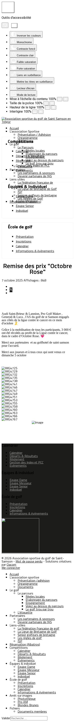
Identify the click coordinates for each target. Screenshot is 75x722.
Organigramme (28, 137)
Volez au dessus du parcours (45, 160)
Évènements (26, 660)
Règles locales (35, 150)
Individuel (22, 210)
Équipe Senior (27, 673)
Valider (6, 718)
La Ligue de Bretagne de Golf (37, 188)
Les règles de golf (30, 638)
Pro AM (23, 701)
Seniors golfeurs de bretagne (37, 195)
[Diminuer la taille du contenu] (59, 99)
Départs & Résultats (30, 156)
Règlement (23, 160)
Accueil (14, 128)
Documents (25, 586)
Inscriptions (23, 241)
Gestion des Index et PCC (33, 165)
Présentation (25, 236)
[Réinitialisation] (5, 25)
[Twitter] (11, 289)
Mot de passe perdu (29, 561)
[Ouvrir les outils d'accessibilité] (8, 7)
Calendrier (22, 151)
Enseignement (35, 602)
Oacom (11, 564)
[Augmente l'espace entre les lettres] (40, 112)
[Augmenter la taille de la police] (52, 103)
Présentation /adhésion (34, 580)
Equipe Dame (24, 196)
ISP (20, 192)
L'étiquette (25, 612)
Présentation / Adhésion (34, 134)
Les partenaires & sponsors (36, 172)
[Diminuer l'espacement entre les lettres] (34, 112)
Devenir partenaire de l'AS (35, 176)
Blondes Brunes (28, 705)
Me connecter (11, 567)
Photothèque (27, 698)
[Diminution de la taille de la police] (46, 103)
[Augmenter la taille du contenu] (65, 99)
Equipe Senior (25, 205)
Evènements (24, 170)
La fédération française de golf (35, 184)
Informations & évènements (35, 251)
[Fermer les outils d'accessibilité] (14, 25)
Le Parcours (26, 147)
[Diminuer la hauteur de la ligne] (47, 107)
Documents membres (32, 711)
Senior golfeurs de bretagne (36, 634)
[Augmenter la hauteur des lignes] (53, 107)
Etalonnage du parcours (41, 599)
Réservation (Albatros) (25, 644)
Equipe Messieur (27, 201)
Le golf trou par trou (39, 609)
